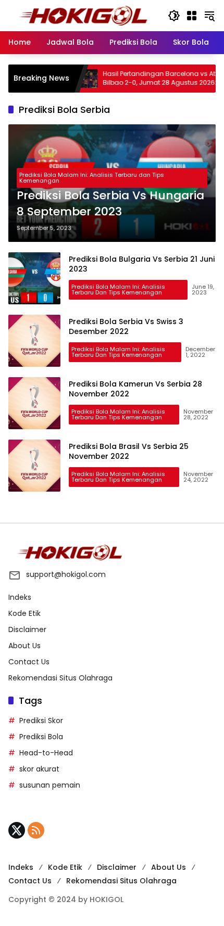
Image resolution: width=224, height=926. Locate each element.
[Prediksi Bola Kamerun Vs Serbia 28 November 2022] (34, 403)
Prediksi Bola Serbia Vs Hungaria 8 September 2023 (110, 204)
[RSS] (36, 830)
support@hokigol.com (66, 574)
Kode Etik (24, 613)
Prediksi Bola (41, 736)
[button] (174, 15)
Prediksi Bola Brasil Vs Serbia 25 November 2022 (129, 451)
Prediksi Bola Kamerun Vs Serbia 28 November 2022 (135, 389)
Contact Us (28, 662)
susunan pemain (49, 785)
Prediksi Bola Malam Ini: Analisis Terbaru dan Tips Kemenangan (91, 178)
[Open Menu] (191, 15)
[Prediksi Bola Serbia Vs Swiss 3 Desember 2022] (34, 341)
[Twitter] (16, 830)
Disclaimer (27, 629)
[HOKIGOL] (82, 15)
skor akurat (39, 769)
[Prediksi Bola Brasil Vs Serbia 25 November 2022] (34, 466)
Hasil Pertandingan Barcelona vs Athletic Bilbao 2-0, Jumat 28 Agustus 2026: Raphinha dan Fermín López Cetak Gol (153, 78)
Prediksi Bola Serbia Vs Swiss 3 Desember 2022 (126, 326)
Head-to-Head (46, 753)
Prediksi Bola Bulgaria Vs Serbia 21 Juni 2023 (142, 264)
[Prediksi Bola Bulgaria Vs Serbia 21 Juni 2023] (34, 278)
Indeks (19, 597)
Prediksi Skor (41, 720)
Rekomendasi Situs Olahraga (60, 678)
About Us (24, 645)
